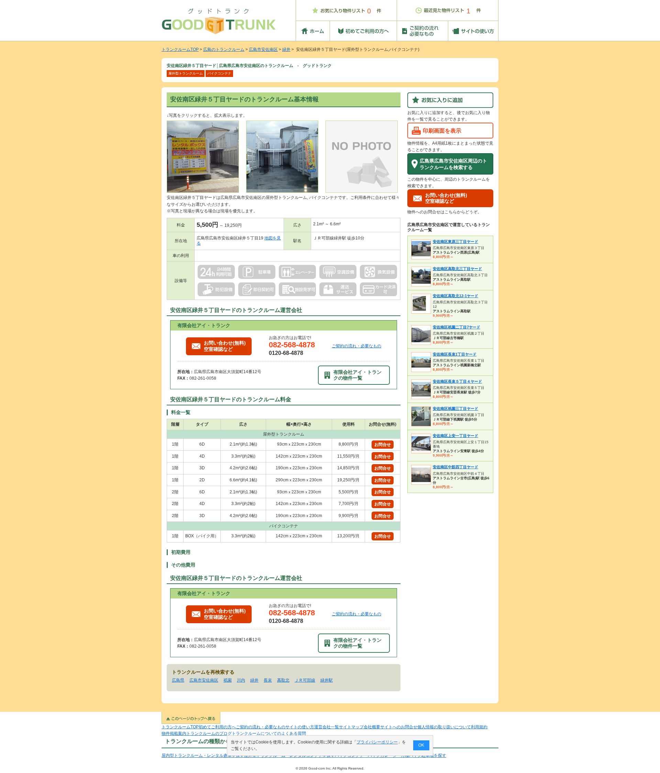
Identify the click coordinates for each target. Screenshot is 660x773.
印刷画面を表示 (442, 130)
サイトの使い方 (299, 727)
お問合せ (382, 444)
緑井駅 (326, 680)
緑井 (286, 49)
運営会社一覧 (326, 727)
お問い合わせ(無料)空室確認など (225, 345)
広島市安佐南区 (263, 49)
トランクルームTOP (180, 49)
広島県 (178, 680)
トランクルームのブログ (209, 733)
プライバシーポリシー (377, 742)
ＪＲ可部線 (305, 680)
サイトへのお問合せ (398, 727)
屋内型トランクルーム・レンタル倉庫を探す (203, 755)
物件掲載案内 (174, 733)
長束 (268, 680)
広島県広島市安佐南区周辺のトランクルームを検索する (453, 164)
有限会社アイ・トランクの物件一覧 (357, 375)
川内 (241, 680)
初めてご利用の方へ (217, 727)
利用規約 (479, 727)
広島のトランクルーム (223, 49)
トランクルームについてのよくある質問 (269, 733)
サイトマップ (351, 727)
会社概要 (372, 727)
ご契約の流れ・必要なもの (356, 346)
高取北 (283, 680)
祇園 (227, 680)
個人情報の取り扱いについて (444, 727)
